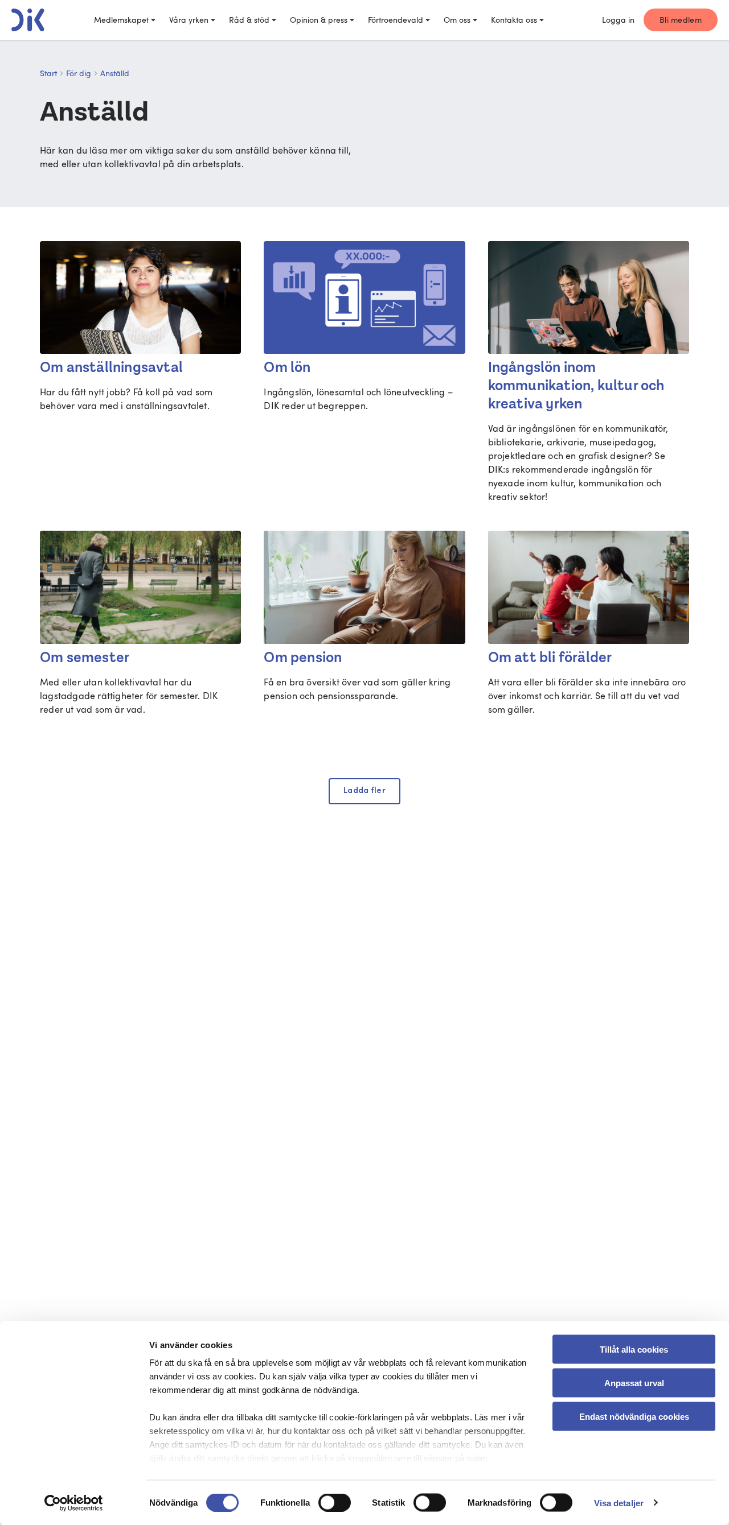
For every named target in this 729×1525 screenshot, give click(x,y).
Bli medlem (681, 19)
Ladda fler (364, 791)
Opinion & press (318, 19)
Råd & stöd (249, 19)
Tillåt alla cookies (634, 1349)
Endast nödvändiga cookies (634, 1416)
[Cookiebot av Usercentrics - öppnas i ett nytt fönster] (74, 1502)
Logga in (618, 19)
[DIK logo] (27, 20)
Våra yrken (188, 19)
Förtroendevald (395, 19)
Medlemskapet (121, 19)
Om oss (457, 19)
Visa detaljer (619, 1502)
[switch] (334, 1502)
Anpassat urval (634, 1382)
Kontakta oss (514, 19)
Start (48, 73)
